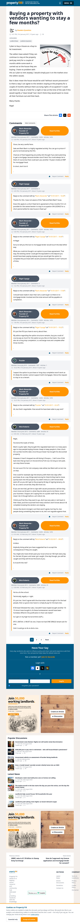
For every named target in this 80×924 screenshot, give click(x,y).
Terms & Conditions (75, 877)
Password (33, 678)
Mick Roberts (40, 539)
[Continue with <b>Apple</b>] (38, 668)
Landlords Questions (25, 41)
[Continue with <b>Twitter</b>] (42, 668)
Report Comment (57, 176)
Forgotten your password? (30, 685)
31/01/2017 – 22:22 (51, 405)
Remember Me (15, 685)
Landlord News (14, 41)
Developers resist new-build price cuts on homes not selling (35, 778)
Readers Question (24, 30)
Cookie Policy (74, 886)
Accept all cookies (29, 919)
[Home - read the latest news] (32, 3)
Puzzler (38, 405)
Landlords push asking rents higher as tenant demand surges (36, 802)
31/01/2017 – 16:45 (55, 237)
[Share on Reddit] (69, 115)
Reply (67, 176)
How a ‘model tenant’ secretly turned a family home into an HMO (37, 765)
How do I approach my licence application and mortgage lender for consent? (56, 860)
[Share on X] (64, 115)
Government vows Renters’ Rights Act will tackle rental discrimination (39, 742)
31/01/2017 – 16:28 (57, 196)
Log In (61, 681)
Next (47, 640)
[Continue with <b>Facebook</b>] (33, 668)
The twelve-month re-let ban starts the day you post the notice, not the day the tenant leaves (42, 786)
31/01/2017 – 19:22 (55, 327)
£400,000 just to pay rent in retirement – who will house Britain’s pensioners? (41, 750)
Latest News (58, 877)
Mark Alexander (41, 196)
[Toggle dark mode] (60, 3)
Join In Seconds (48, 657)
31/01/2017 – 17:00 (57, 291)
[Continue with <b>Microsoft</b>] (47, 668)
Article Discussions (60, 882)
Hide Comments (30, 123)
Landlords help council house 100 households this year (33, 794)
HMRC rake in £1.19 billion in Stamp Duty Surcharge (25, 859)
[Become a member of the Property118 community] (22, 714)
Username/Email (14, 678)
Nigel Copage (40, 237)
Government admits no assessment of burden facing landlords (36, 757)
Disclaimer (75, 890)
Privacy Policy (74, 882)
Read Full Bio (55, 131)
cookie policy (35, 914)
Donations (59, 885)
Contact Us (59, 888)
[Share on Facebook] (60, 115)
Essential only (13, 919)
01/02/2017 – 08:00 (55, 539)
